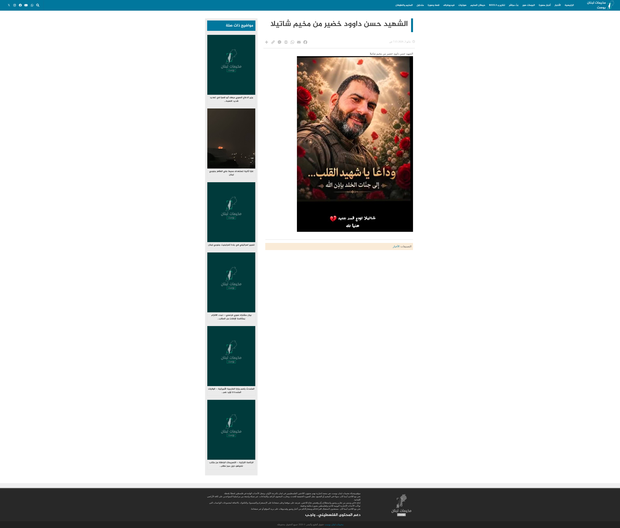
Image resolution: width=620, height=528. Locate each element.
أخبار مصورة (545, 5)
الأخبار (558, 5)
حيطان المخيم (477, 5)
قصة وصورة (433, 5)
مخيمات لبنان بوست (596, 5)
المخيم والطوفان (404, 5)
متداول (420, 5)
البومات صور (528, 5)
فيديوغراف (449, 5)
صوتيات (462, 5)
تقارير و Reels (497, 5)
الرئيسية (569, 5)
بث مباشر (513, 5)
